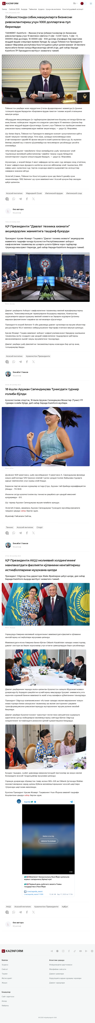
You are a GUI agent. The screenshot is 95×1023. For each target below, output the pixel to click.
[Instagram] (7, 199)
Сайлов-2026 (14, 9)
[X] (33, 199)
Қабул (65, 907)
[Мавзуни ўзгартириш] (83, 3)
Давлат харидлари (57, 983)
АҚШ (8, 907)
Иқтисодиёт (7, 978)
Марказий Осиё (34, 193)
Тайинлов (33, 9)
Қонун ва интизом (53, 9)
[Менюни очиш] (91, 3)
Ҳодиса (41, 9)
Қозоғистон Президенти (38, 356)
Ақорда (24, 9)
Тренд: (4, 9)
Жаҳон (4, 983)
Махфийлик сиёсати (57, 969)
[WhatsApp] (14, 199)
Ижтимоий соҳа (74, 193)
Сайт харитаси (8, 996)
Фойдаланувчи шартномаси (60, 965)
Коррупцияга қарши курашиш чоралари (65, 978)
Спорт (40, 527)
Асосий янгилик (14, 193)
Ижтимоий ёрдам (54, 193)
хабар (23, 511)
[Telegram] (20, 199)
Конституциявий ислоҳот (72, 9)
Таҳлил (4, 974)
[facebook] (69, 951)
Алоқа (4, 1001)
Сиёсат (5, 969)
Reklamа (5, 1005)
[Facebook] (27, 199)
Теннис (9, 527)
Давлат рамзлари (56, 974)
